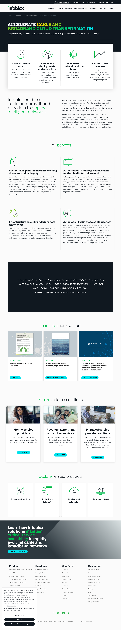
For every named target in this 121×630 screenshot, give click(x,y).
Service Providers (30, 16)
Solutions (18, 16)
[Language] (107, 4)
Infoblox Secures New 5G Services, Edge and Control (57, 364)
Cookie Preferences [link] (86, 621)
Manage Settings (19, 615)
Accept (19, 619)
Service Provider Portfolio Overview (21, 364)
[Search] (112, 3)
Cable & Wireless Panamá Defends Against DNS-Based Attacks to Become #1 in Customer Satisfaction (94, 366)
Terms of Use (25, 608)
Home (10, 16)
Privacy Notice (11, 606)
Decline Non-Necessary (19, 624)
